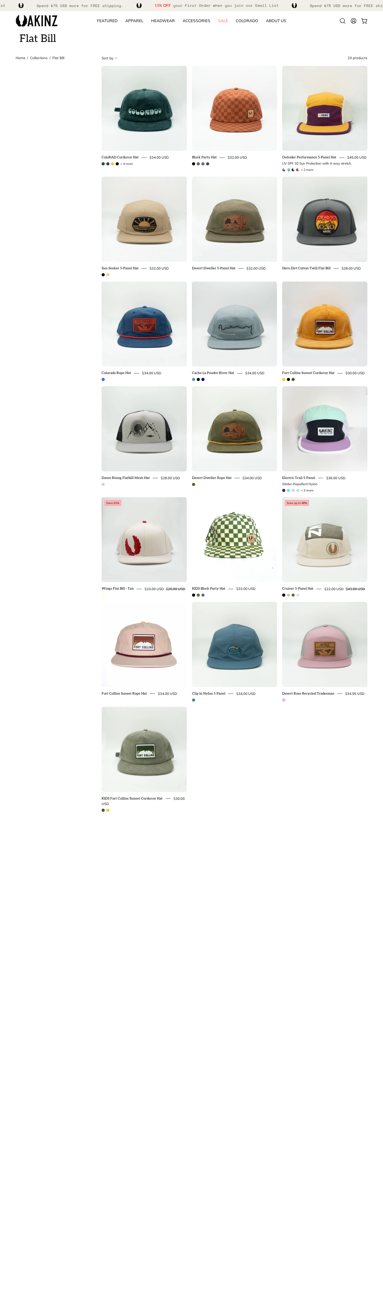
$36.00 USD (335, 478)
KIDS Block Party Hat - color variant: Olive (198, 595)
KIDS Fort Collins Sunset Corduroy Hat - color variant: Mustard (107, 810)
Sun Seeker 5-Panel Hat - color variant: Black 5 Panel (103, 274)
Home (20, 57)
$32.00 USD (237, 157)
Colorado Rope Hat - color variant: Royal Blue (103, 379)
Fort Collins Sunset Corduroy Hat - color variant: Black (288, 379)
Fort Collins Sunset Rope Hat (124, 693)
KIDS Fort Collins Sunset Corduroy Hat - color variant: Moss (103, 810)
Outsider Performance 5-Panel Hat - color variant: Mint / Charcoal (288, 169)
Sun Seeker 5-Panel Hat (120, 268)
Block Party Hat (204, 157)
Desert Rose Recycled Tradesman (308, 693)
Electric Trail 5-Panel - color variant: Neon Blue (288, 490)
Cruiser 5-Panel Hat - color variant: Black (283, 595)
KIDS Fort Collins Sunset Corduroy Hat (132, 798)
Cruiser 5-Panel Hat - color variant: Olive (293, 595)
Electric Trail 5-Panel (298, 478)
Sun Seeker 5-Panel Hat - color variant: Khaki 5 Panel (107, 274)
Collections (39, 57)
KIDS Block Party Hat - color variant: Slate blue (203, 595)
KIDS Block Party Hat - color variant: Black (193, 595)
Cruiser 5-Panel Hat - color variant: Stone (297, 595)
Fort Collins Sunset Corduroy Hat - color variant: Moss (293, 379)
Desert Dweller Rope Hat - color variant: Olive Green (193, 484)
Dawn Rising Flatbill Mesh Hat (126, 478)
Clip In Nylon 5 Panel (208, 693)
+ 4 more (126, 163)
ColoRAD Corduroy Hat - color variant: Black (117, 163)
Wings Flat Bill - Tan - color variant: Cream (103, 595)
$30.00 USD (355, 373)
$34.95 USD (355, 693)
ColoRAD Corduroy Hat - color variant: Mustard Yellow (112, 163)
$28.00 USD (351, 268)
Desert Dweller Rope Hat (212, 478)
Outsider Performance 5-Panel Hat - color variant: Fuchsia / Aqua (283, 169)
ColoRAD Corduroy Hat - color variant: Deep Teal (103, 163)
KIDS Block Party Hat (208, 589)
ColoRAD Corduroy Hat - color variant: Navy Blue (107, 163)
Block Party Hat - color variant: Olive (198, 163)
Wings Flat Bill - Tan (118, 589)
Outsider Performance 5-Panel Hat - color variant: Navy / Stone (293, 169)
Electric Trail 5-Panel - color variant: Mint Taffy (297, 490)
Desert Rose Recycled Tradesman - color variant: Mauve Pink (283, 700)
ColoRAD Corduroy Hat (120, 157)
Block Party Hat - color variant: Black (193, 163)
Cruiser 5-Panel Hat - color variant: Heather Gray (288, 595)
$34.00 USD (159, 157)
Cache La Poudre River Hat (213, 373)
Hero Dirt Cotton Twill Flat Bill (306, 268)
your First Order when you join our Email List (217, 5)
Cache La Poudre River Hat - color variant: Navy (203, 379)
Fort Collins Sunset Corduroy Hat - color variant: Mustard (283, 379)
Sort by (107, 57)
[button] (247, 21)
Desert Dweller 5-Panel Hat (214, 268)
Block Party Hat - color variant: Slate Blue (203, 163)
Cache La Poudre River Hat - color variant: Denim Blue (193, 379)
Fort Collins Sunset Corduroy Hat (308, 373)
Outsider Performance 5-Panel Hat (309, 157)
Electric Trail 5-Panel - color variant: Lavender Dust (293, 490)
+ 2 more (307, 169)
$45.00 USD (357, 157)
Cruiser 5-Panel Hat (297, 589)
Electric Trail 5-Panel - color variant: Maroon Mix (283, 490)
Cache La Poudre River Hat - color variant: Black (198, 379)
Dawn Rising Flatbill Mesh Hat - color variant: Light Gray (103, 484)
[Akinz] (36, 21)
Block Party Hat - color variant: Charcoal (207, 163)
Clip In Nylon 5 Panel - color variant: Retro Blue (193, 700)
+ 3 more (307, 490)
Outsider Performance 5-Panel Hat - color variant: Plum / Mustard (297, 169)
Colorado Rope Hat (116, 373)
